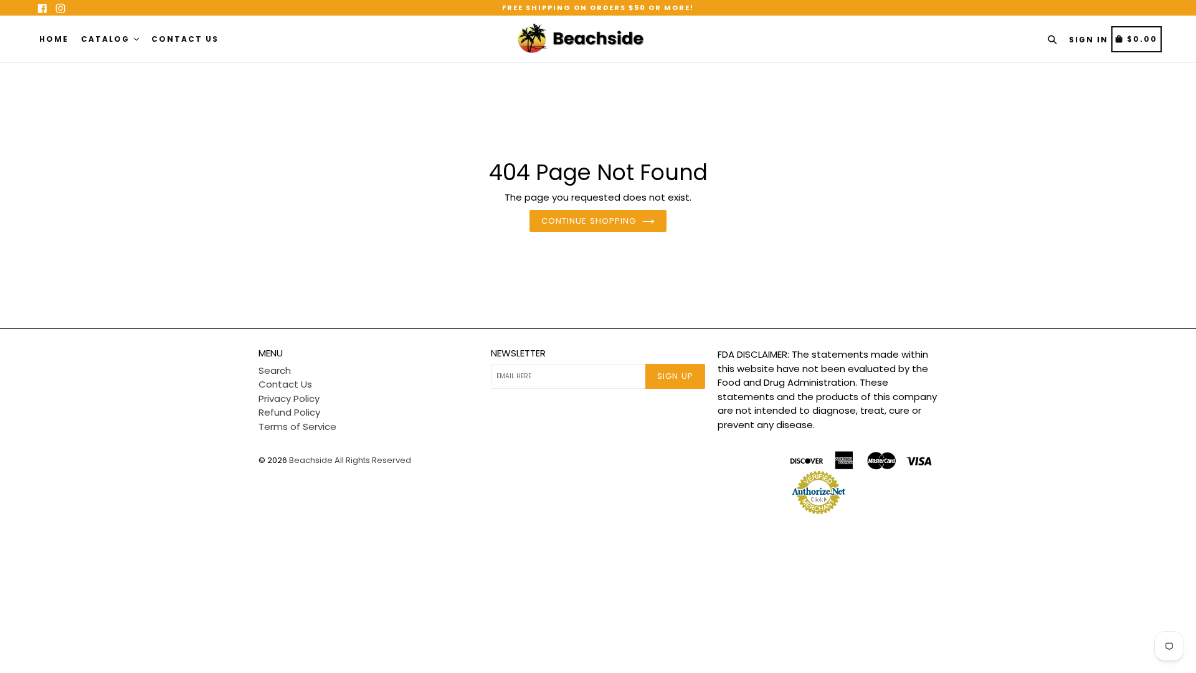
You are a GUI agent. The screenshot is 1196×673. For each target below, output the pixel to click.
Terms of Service (297, 426)
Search (275, 370)
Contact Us (185, 39)
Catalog (107, 39)
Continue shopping (588, 221)
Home (54, 39)
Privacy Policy (289, 398)
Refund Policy (289, 412)
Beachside (311, 460)
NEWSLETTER (518, 353)
